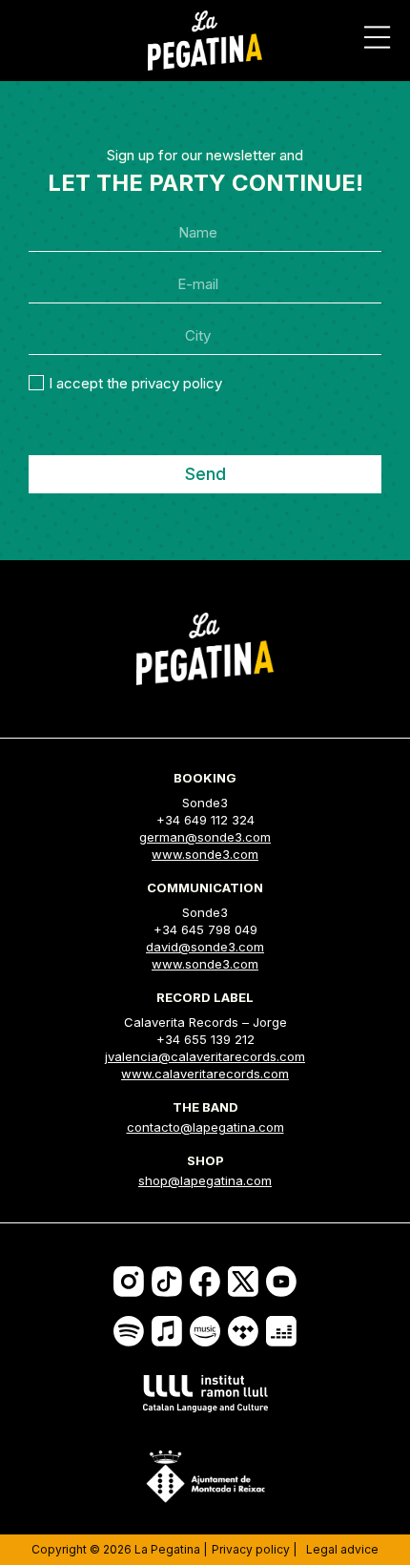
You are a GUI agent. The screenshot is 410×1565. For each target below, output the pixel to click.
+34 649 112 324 (205, 819)
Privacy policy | (254, 1549)
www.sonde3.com (205, 854)
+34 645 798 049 (205, 929)
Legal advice (342, 1549)
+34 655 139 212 (205, 1039)
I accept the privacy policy (135, 383)
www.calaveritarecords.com (205, 1073)
